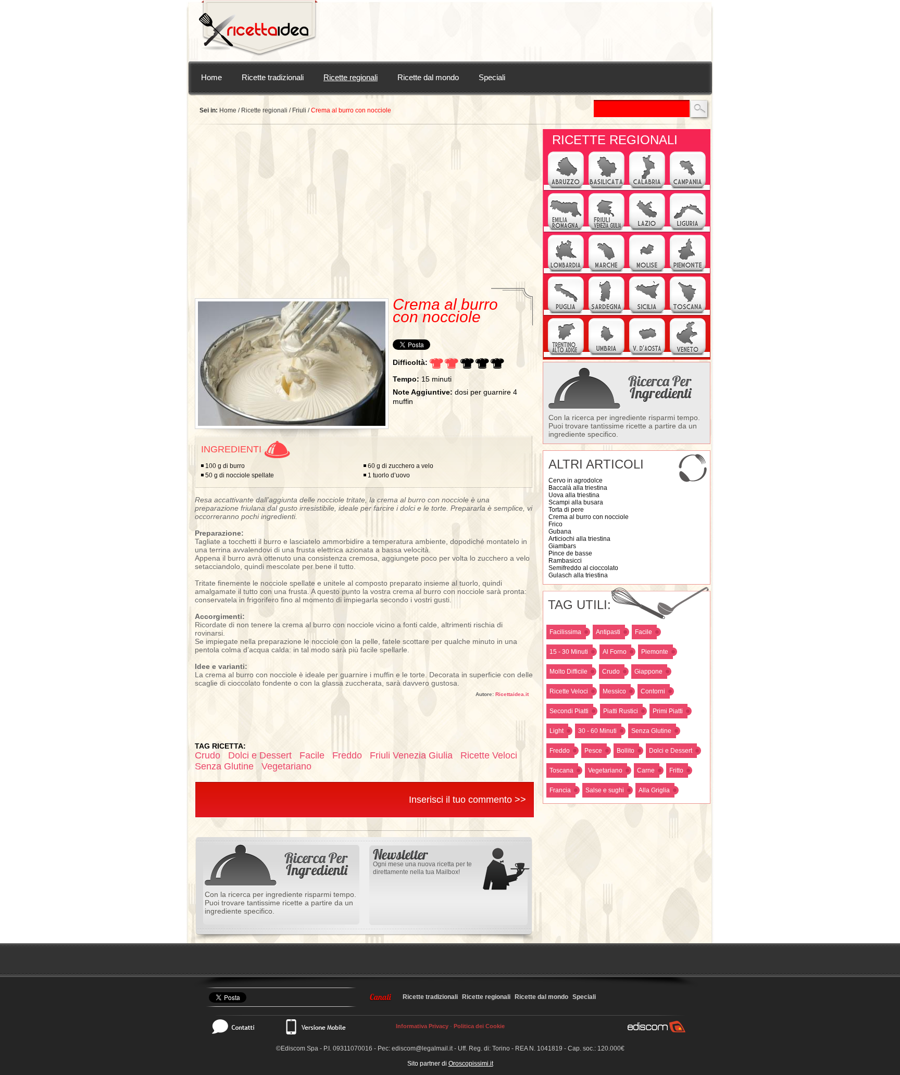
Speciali (492, 77)
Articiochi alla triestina (579, 538)
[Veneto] (688, 354)
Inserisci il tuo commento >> (467, 799)
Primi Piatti (668, 711)
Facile (643, 632)
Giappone (648, 671)
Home (211, 77)
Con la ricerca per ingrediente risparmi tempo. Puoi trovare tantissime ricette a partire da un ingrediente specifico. (624, 425)
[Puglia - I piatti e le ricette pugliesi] (566, 312)
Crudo (611, 671)
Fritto (676, 770)
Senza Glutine (651, 731)
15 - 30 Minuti (568, 651)
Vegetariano (605, 770)
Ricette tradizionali (273, 77)
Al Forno (615, 651)
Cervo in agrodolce (575, 480)
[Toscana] (688, 312)
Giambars (562, 546)
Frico (555, 524)
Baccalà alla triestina (577, 487)
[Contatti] (238, 1026)
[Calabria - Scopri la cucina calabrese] (647, 187)
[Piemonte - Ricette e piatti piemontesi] (688, 270)
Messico (614, 691)
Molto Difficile (568, 671)
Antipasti (608, 632)
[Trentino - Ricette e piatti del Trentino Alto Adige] (566, 354)
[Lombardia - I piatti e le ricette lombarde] (566, 270)
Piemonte (654, 651)
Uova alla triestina (573, 495)
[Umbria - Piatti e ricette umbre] (606, 354)
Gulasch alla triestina (578, 575)
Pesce (593, 750)
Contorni (653, 691)
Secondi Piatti (569, 711)
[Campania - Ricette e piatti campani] (688, 187)
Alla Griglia (654, 790)
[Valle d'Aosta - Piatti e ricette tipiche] (647, 354)
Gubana (559, 531)
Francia (560, 790)
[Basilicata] (606, 187)
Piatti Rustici (620, 711)
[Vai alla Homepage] (258, 30)
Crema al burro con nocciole (588, 517)
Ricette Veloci (568, 691)
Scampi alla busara (575, 502)
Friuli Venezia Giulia (411, 755)
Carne (646, 770)
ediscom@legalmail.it (422, 1048)
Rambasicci (565, 560)
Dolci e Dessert (670, 750)
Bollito (625, 750)
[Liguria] (688, 229)
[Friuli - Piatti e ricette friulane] (606, 229)
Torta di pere (566, 509)
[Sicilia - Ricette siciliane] (647, 312)
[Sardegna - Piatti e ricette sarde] (606, 312)
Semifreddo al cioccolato (583, 568)
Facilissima (565, 632)
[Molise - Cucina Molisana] (647, 270)
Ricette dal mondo (428, 77)
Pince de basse (570, 553)
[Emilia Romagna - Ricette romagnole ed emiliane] (566, 229)
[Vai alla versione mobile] (315, 1026)
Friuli (299, 110)
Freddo (559, 750)
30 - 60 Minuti (597, 731)
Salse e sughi (604, 790)
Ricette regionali (350, 77)
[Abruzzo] (566, 187)
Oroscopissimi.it (470, 1063)
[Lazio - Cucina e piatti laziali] (647, 229)
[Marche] (606, 270)
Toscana (561, 770)
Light (556, 731)
